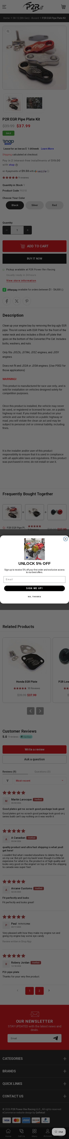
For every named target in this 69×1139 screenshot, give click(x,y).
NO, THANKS (34, 597)
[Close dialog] (65, 539)
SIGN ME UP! (34, 588)
